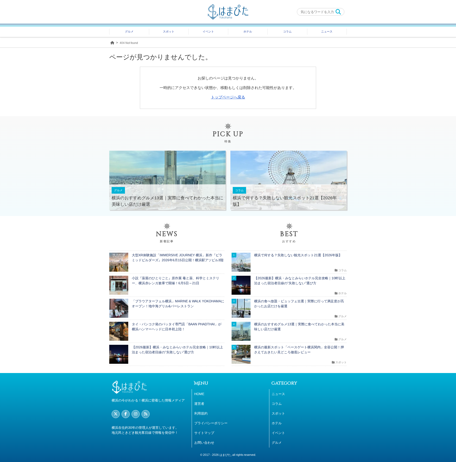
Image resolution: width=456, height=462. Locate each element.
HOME (199, 394)
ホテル (247, 31)
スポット (168, 31)
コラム (287, 31)
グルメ (129, 31)
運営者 (199, 404)
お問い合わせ (204, 442)
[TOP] (112, 42)
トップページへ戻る (228, 97)
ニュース (326, 31)
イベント (208, 31)
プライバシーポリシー (211, 423)
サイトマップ (204, 433)
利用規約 (201, 413)
